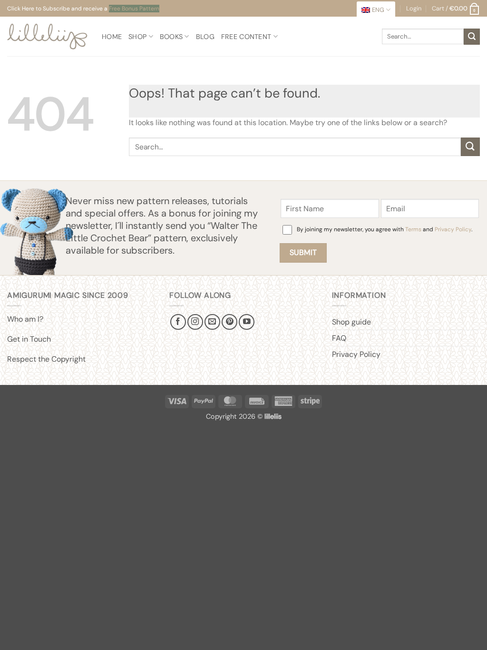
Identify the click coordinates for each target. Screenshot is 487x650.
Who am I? (25, 319)
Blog (205, 36)
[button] (456, 8)
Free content (246, 36)
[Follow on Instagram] (195, 322)
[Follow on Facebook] (178, 322)
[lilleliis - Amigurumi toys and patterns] (47, 36)
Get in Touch (29, 339)
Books (171, 36)
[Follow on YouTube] (246, 322)
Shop (137, 36)
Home (112, 36)
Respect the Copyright (46, 359)
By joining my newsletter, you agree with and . (384, 229)
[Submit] (472, 37)
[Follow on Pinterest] (229, 322)
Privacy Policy (453, 229)
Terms (413, 229)
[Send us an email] (212, 322)
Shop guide (351, 322)
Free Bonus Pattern (134, 8)
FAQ (339, 338)
